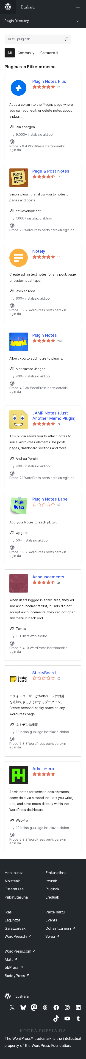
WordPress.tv (18, 936)
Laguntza (12, 920)
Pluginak (52, 889)
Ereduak (52, 897)
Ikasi (8, 912)
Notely (38, 251)
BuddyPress (17, 975)
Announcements (48, 576)
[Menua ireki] (78, 7)
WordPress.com (20, 951)
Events (51, 920)
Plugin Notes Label (50, 499)
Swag (52, 936)
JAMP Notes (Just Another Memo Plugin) (54, 416)
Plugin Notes (44, 335)
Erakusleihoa (56, 872)
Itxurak (51, 881)
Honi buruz (14, 872)
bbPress (14, 967)
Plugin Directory (17, 21)
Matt (11, 959)
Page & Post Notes (50, 171)
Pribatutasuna (16, 897)
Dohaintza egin (60, 928)
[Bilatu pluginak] (66, 39)
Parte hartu (55, 912)
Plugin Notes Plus (49, 81)
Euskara (22, 996)
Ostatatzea (14, 889)
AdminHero (43, 768)
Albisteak (12, 881)
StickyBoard (44, 672)
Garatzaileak (15, 928)
